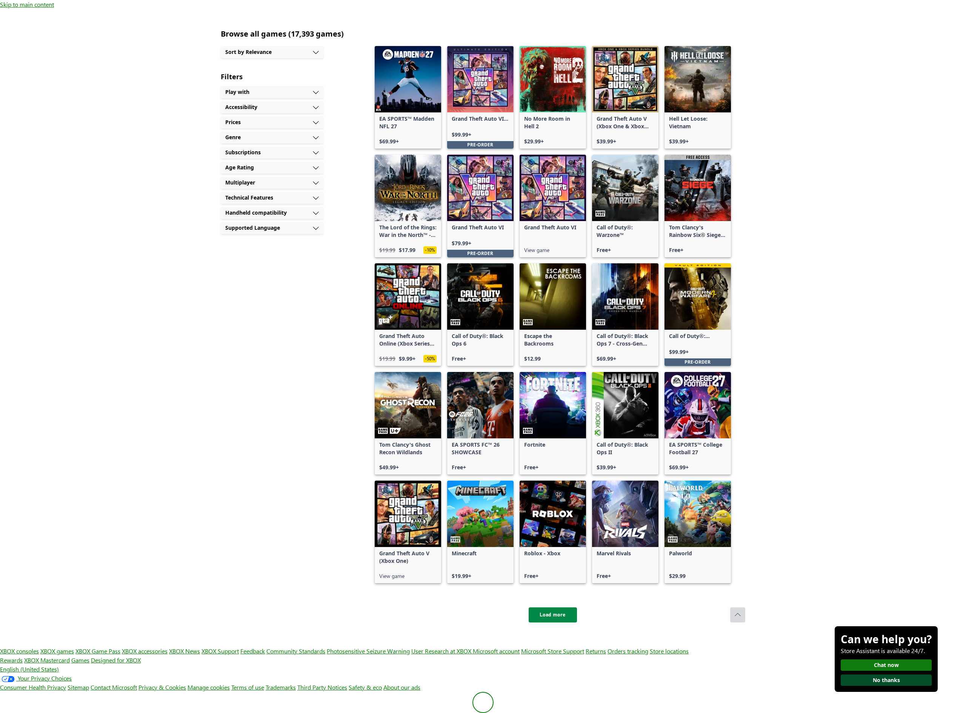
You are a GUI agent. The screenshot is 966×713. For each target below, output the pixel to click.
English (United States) (29, 669)
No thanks (886, 680)
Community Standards (295, 651)
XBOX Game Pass (97, 651)
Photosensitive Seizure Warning (368, 651)
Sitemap (78, 687)
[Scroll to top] (737, 614)
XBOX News (184, 651)
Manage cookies (209, 687)
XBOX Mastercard (47, 660)
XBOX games (57, 651)
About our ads (401, 687)
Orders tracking (628, 651)
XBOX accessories (145, 651)
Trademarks (281, 687)
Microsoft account (496, 651)
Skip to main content (27, 4)
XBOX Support (220, 651)
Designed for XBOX (116, 660)
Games (80, 660)
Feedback (252, 651)
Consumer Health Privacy (33, 687)
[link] (408, 97)
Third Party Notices (322, 687)
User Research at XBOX (442, 651)
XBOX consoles (19, 651)
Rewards (11, 660)
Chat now (886, 664)
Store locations (669, 651)
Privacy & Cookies (162, 687)
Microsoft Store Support (552, 651)
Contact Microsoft (114, 687)
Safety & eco (365, 687)
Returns (596, 651)
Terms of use (247, 687)
